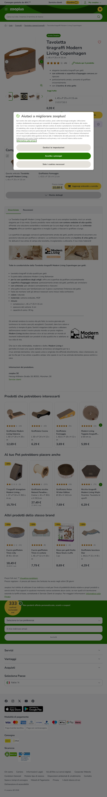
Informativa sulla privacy (26, 141)
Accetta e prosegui (53, 156)
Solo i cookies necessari (54, 164)
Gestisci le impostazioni (53, 147)
